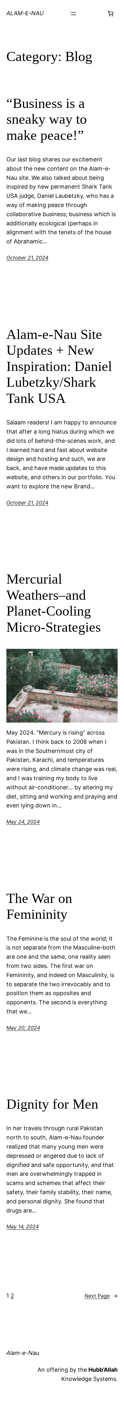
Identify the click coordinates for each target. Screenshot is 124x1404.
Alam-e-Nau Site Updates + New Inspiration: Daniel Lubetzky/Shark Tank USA (59, 366)
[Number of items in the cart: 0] (110, 13)
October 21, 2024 (27, 257)
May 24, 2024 (23, 821)
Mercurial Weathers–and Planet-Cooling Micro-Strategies (53, 603)
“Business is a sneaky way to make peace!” (46, 119)
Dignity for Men (52, 1104)
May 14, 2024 (22, 1226)
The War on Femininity (39, 906)
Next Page (101, 1296)
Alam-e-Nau (25, 13)
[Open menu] (73, 13)
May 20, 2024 (23, 1028)
